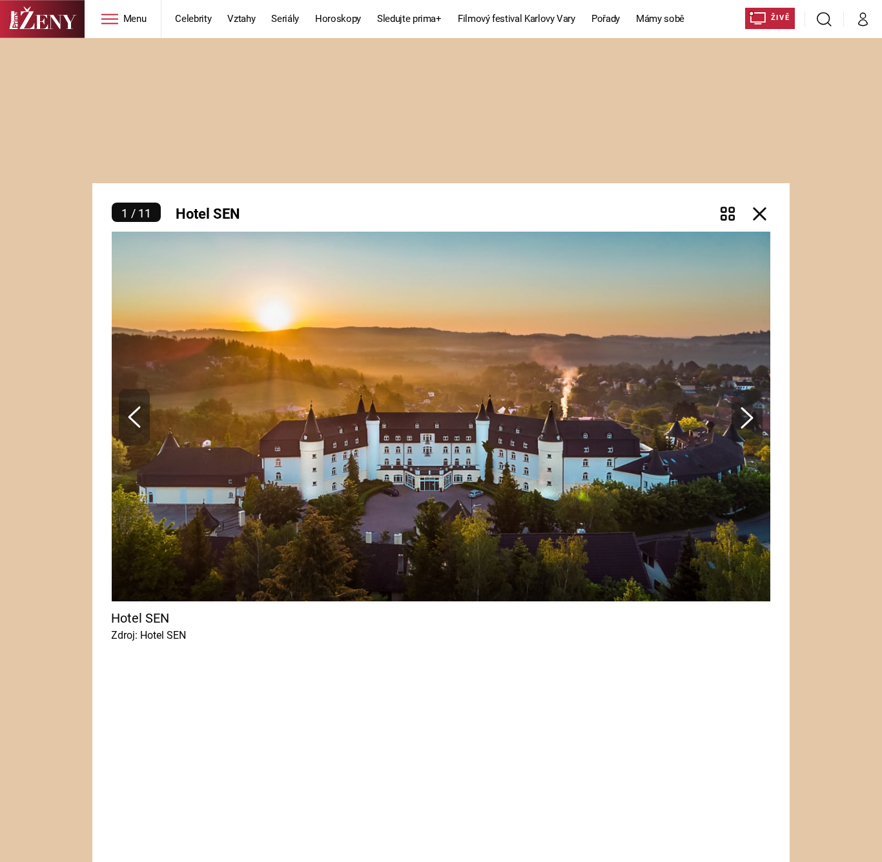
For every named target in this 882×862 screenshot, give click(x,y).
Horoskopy (338, 19)
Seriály (285, 19)
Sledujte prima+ (409, 19)
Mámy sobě (660, 19)
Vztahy (241, 19)
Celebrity (193, 19)
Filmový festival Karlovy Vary (516, 19)
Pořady (605, 19)
